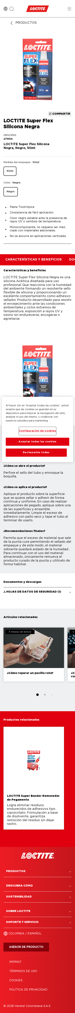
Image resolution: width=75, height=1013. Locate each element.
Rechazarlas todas (36, 452)
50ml (10, 171)
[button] (37, 591)
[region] (37, 429)
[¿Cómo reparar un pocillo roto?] (33, 655)
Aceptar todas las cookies (37, 441)
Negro (11, 191)
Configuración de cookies (37, 431)
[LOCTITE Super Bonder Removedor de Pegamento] (33, 778)
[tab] (37, 694)
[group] (37, 71)
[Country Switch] (5, 9)
